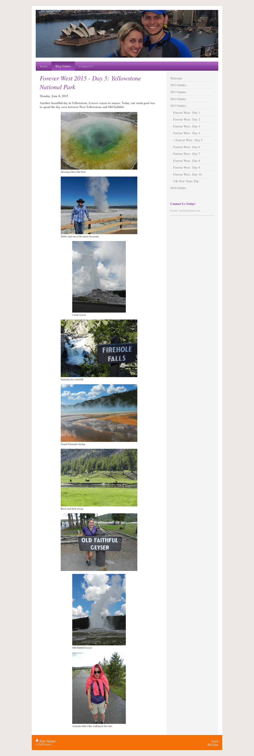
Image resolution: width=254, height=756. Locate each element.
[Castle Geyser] (99, 277)
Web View (212, 744)
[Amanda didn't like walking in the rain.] (99, 688)
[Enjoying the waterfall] (99, 348)
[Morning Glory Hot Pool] (99, 141)
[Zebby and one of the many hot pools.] (99, 205)
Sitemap (51, 740)
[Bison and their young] (99, 477)
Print (42, 740)
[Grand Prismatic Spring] (99, 413)
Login (215, 740)
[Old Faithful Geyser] (99, 609)
